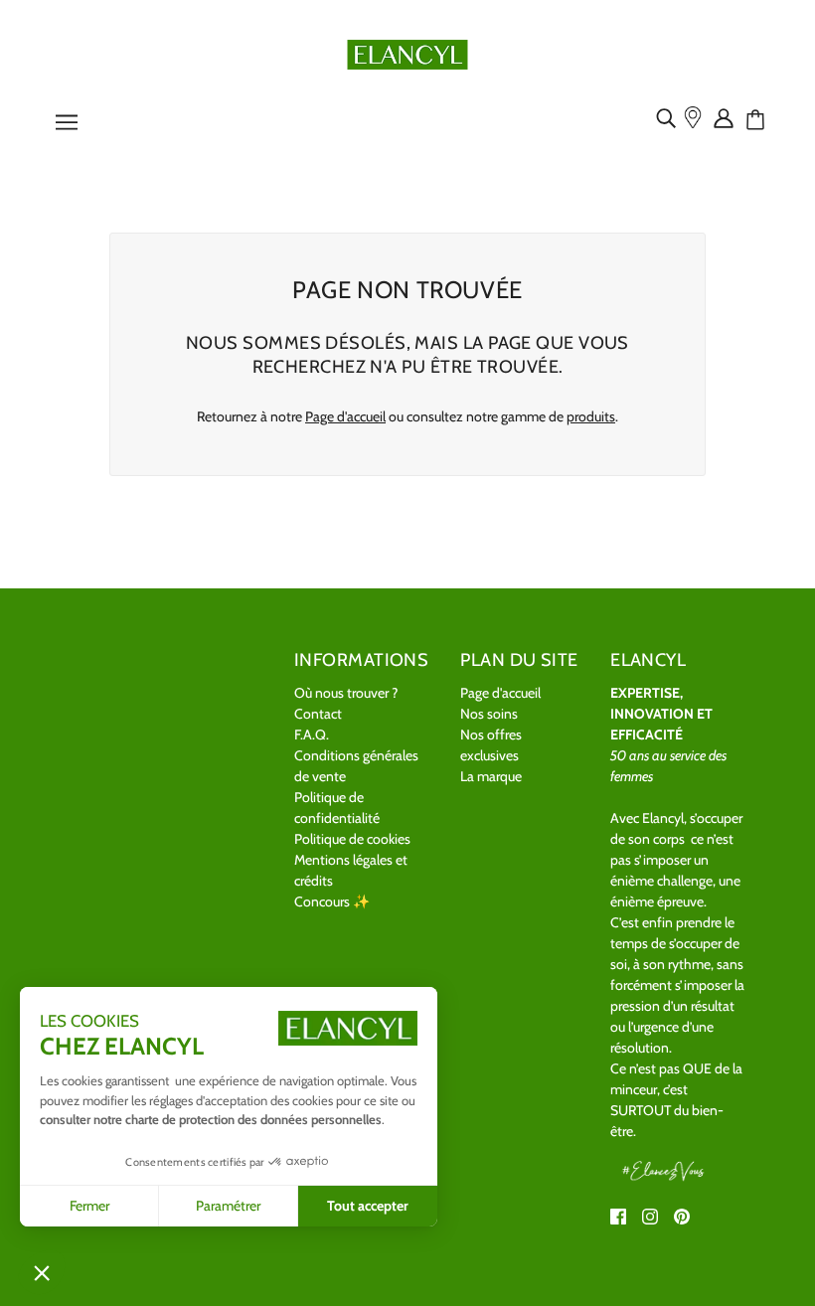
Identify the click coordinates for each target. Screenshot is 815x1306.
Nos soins (489, 714)
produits (591, 416)
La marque (491, 776)
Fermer (89, 1206)
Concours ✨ (332, 901)
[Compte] (727, 117)
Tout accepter (367, 1206)
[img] (670, 117)
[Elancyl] (408, 53)
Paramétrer (228, 1206)
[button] (42, 1272)
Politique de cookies (352, 839)
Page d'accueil (345, 416)
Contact (318, 714)
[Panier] (762, 120)
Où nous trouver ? (346, 693)
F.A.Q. (311, 734)
